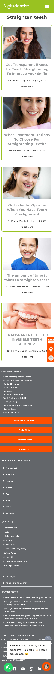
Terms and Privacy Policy (14, 549)
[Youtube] (23, 668)
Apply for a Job (10, 528)
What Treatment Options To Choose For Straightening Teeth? (27, 139)
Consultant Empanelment (15, 561)
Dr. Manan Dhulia (19, 150)
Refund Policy (9, 553)
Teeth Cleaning (10, 402)
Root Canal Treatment (13, 395)
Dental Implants (10, 388)
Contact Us (8, 557)
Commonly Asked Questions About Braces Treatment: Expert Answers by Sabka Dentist (23, 623)
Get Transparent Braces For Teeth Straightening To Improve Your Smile (27, 69)
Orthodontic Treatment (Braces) (17, 380)
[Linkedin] (39, 668)
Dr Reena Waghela (19, 80)
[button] (47, 6)
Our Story (7, 540)
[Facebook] (14, 668)
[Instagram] (31, 668)
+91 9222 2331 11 (19, 660)
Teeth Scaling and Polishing (15, 398)
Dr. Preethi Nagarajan (16, 286)
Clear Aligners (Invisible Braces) (17, 377)
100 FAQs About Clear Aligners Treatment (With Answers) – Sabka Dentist (25, 603)
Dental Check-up (11, 384)
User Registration (11, 565)
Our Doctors (9, 544)
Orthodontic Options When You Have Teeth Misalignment (27, 209)
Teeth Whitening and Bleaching (17, 405)
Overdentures (9, 409)
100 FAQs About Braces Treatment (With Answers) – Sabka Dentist (26, 610)
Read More (27, 86)
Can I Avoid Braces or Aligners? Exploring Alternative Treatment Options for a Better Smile (27, 616)
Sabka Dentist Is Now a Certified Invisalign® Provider (27, 597)
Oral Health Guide (11, 412)
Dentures (7, 391)
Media (6, 532)
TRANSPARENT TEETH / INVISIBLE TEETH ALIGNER (27, 339)
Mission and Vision (11, 536)
